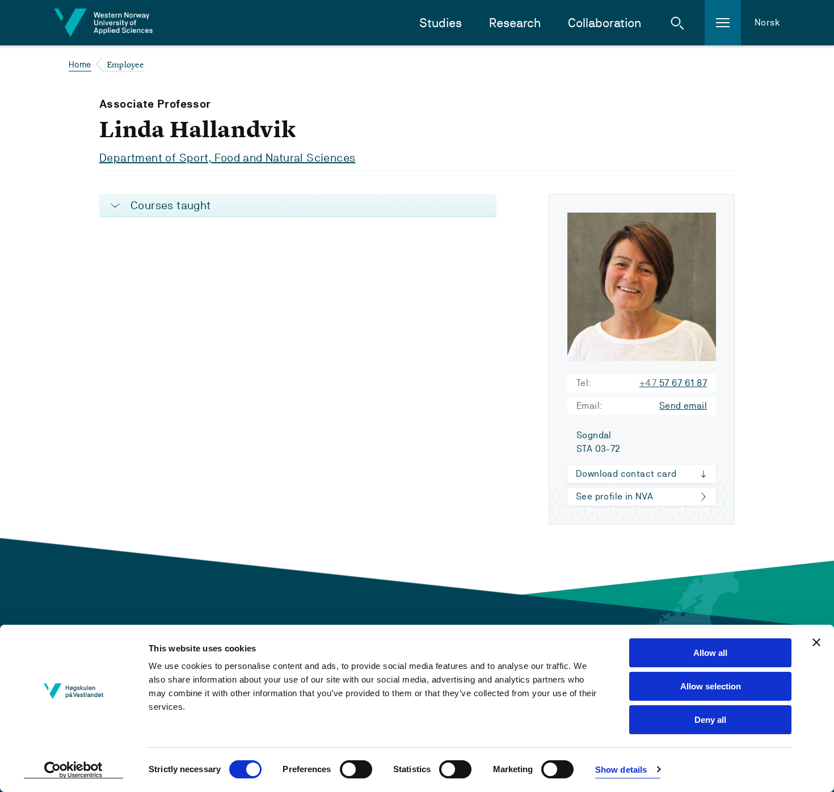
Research (515, 23)
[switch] (356, 769)
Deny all (710, 720)
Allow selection (710, 686)
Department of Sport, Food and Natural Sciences (227, 157)
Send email (683, 405)
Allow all (710, 653)
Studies (440, 23)
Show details (621, 769)
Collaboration (604, 23)
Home (80, 64)
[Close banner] (816, 642)
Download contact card (626, 473)
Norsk (767, 22)
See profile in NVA (614, 496)
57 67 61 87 (673, 383)
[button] (677, 22)
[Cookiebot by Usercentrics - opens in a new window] (73, 769)
